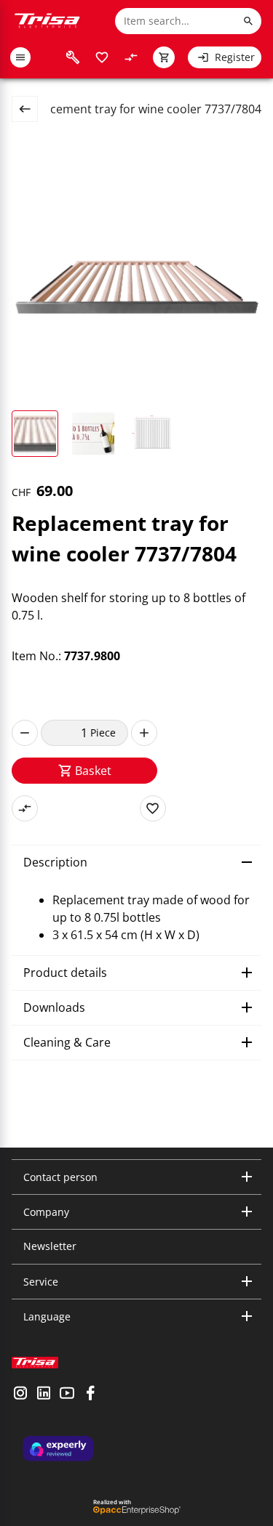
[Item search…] (248, 21)
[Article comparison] (131, 57)
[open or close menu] (20, 57)
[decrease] (25, 733)
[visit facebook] (90, 1394)
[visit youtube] (67, 1394)
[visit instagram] (20, 1394)
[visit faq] (73, 57)
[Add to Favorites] (153, 808)
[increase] (144, 733)
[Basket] (163, 57)
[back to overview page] (31, 109)
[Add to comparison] (25, 808)
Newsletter (49, 1246)
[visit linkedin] (43, 1394)
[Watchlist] (102, 57)
